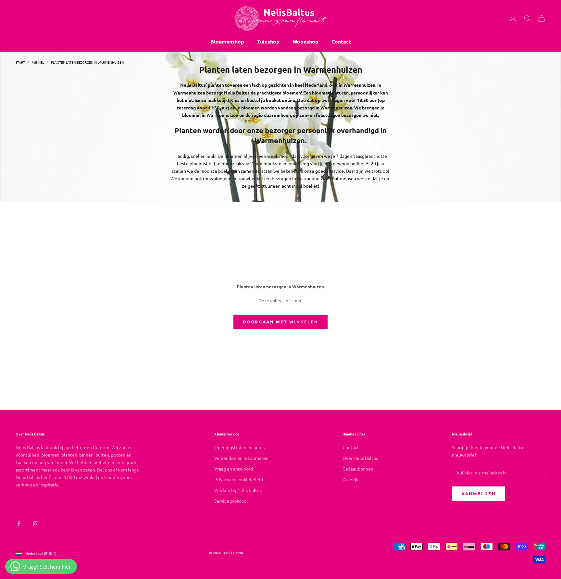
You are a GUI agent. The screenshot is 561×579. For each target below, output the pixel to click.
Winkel (38, 62)
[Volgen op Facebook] (19, 524)
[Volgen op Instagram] (35, 524)
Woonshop (305, 41)
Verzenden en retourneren (241, 458)
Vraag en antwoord (233, 469)
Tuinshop (268, 41)
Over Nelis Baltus (360, 458)
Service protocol (231, 501)
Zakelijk (350, 479)
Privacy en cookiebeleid (238, 479)
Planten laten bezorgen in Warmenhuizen (87, 62)
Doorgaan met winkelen (280, 321)
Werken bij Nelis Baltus (238, 490)
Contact (341, 41)
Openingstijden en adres (239, 447)
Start (20, 62)
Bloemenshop (227, 41)
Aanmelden (478, 493)
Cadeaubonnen (358, 469)
